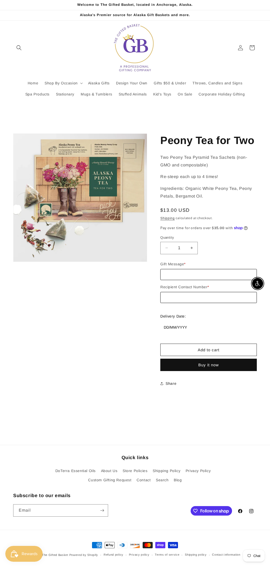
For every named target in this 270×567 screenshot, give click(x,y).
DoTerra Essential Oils (75, 471)
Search (162, 480)
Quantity (167, 237)
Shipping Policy (166, 471)
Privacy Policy (198, 471)
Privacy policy (139, 554)
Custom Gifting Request (109, 480)
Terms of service (167, 554)
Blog (178, 480)
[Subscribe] (102, 510)
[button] (19, 48)
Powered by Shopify (83, 554)
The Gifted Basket (55, 554)
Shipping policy (196, 554)
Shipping (167, 218)
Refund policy (113, 554)
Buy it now (208, 365)
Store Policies (135, 471)
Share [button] (171, 383)
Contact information (226, 554)
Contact (144, 480)
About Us (109, 471)
